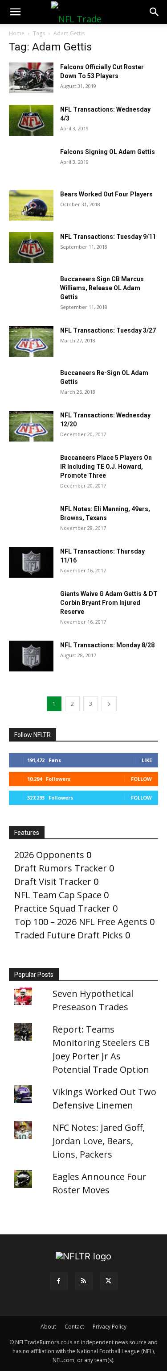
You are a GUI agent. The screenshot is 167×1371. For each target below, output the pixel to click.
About (48, 1326)
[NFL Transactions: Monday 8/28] (31, 656)
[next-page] (109, 703)
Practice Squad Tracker (62, 908)
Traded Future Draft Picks (68, 935)
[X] (109, 1281)
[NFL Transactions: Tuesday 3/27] (31, 341)
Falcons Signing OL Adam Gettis (107, 151)
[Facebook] (59, 1281)
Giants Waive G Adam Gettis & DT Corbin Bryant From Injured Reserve (109, 602)
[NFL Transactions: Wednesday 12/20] (31, 426)
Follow (141, 778)
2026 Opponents (49, 855)
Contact (74, 1326)
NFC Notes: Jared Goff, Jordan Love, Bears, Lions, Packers (99, 1140)
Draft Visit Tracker (52, 881)
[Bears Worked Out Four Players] (31, 205)
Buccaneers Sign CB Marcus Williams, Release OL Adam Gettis (102, 287)
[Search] (154, 12)
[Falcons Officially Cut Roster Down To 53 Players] (31, 78)
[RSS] (84, 1281)
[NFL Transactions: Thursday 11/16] (31, 562)
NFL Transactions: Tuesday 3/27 (108, 330)
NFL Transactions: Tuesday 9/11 (108, 236)
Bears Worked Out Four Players (106, 194)
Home (16, 33)
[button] (15, 12)
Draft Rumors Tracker (60, 868)
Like (147, 760)
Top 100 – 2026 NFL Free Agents (80, 922)
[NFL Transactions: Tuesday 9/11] (31, 247)
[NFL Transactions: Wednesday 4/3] (31, 120)
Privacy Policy (109, 1326)
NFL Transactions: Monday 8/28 (107, 645)
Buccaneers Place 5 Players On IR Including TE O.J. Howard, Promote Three (106, 466)
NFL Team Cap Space (58, 895)
